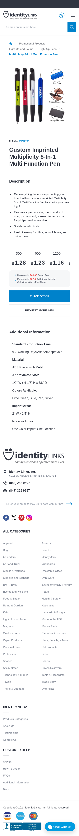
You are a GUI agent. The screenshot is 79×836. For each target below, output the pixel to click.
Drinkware (48, 577)
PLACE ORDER (39, 296)
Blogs (6, 789)
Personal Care (12, 647)
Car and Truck (11, 563)
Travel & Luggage (14, 688)
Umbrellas (48, 688)
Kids (5, 612)
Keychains (48, 605)
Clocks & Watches (14, 570)
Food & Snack (11, 598)
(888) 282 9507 (19, 483)
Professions (10, 654)
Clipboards (48, 563)
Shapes (7, 660)
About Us (8, 725)
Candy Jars (49, 556)
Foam (45, 591)
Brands (46, 550)
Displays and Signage (16, 577)
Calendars (9, 556)
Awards (46, 543)
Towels (7, 681)
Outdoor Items (12, 633)
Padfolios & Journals (54, 633)
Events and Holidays (15, 591)
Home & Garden (13, 605)
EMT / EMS (10, 584)
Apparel (7, 543)
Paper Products (12, 640)
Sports (46, 660)
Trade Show (49, 681)
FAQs (6, 775)
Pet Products (49, 647)
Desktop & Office (52, 570)
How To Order (11, 768)
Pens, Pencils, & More (55, 640)
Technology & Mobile (15, 674)
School (46, 654)
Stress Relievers (52, 667)
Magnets (8, 626)
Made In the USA (52, 619)
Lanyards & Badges (54, 612)
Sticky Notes (10, 667)
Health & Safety (51, 598)
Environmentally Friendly (57, 584)
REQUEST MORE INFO (39, 310)
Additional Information (16, 782)
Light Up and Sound (15, 619)
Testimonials (10, 732)
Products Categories (15, 718)
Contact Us (9, 739)
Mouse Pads (49, 626)
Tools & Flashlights (53, 674)
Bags (6, 550)
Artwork (7, 761)
